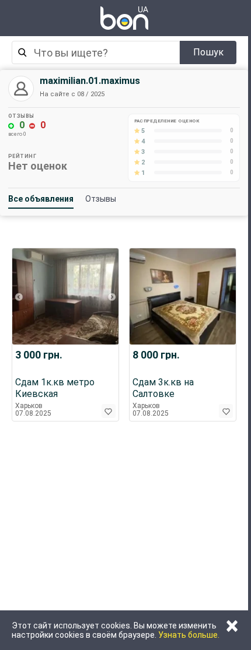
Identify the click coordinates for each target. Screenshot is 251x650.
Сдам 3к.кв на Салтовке (163, 388)
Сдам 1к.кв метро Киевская (55, 388)
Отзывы (100, 198)
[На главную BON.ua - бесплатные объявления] (124, 18)
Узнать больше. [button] (188, 635)
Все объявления (41, 198)
